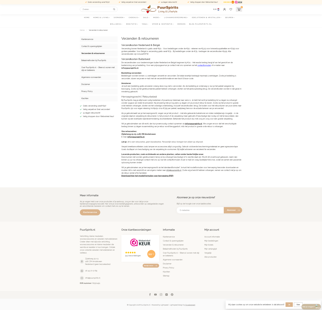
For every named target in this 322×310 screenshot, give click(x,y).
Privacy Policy (87, 91)
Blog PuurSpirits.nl (200, 24)
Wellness (115, 24)
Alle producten (210, 257)
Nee (298, 305)
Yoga (144, 24)
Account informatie (212, 237)
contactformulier (204, 65)
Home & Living (101, 17)
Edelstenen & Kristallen (206, 17)
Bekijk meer (148, 265)
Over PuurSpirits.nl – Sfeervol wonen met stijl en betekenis (98, 68)
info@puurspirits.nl (92, 278)
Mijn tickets (208, 245)
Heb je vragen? (308, 306)
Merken (181, 24)
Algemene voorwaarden (91, 77)
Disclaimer (85, 84)
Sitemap (166, 276)
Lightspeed (164, 305)
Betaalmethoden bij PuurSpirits (93, 60)
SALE (145, 17)
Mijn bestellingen (211, 241)
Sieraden (119, 17)
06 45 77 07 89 (91, 271)
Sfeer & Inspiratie (162, 24)
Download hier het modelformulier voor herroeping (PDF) (147, 176)
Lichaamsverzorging (175, 17)
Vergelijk (207, 253)
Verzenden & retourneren (98, 30)
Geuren (229, 17)
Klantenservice (87, 39)
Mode (156, 17)
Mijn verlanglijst (210, 249)
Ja (289, 305)
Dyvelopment (190, 305)
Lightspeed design (176, 305)
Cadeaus (133, 17)
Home (87, 17)
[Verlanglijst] (231, 9)
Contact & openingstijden (91, 46)
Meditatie (131, 24)
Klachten (84, 98)
